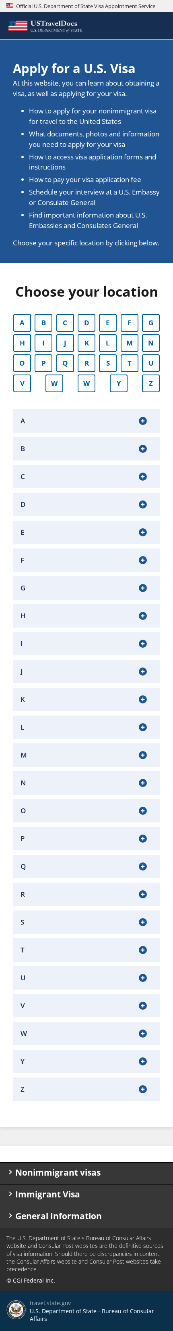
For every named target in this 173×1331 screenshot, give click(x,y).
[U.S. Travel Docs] (44, 26)
